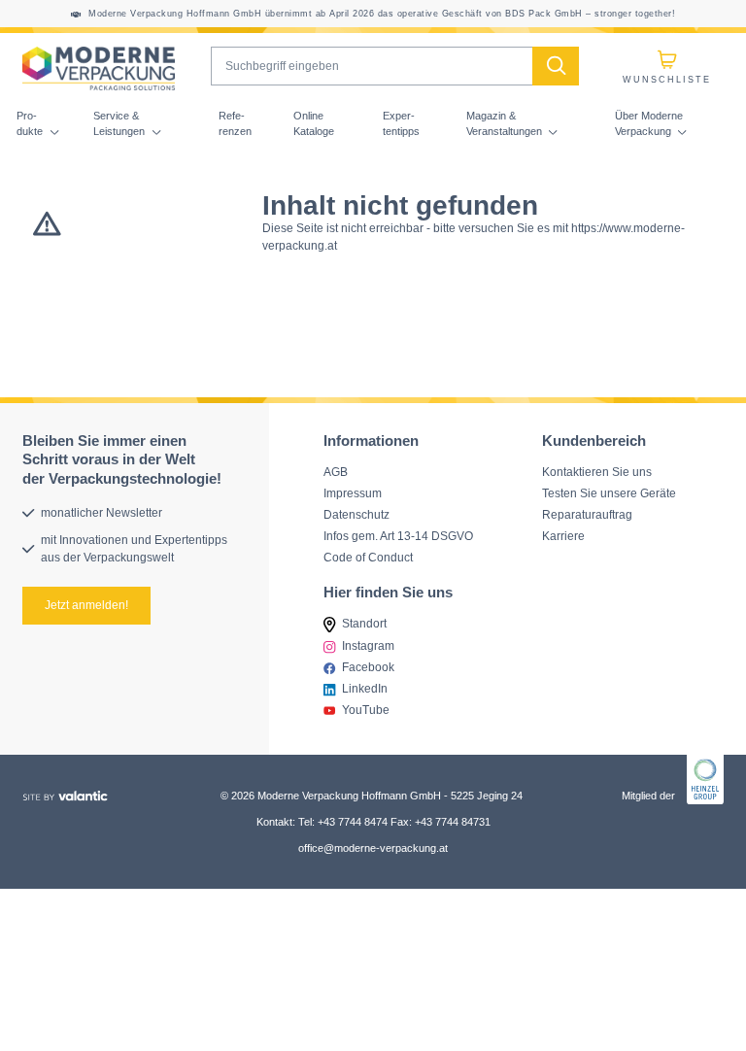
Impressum (352, 492)
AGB (335, 470)
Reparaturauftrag (587, 513)
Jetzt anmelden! (86, 604)
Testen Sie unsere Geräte (609, 492)
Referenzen (235, 123)
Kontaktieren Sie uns (597, 470)
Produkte (31, 123)
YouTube (366, 709)
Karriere (563, 535)
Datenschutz (356, 513)
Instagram (368, 644)
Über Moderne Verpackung (649, 123)
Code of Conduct (368, 557)
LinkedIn (365, 688)
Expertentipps (401, 123)
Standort (364, 623)
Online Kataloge (313, 123)
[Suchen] (555, 66)
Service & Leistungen (120, 123)
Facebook (368, 667)
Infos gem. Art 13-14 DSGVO (398, 535)
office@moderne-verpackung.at (373, 847)
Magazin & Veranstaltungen (505, 123)
